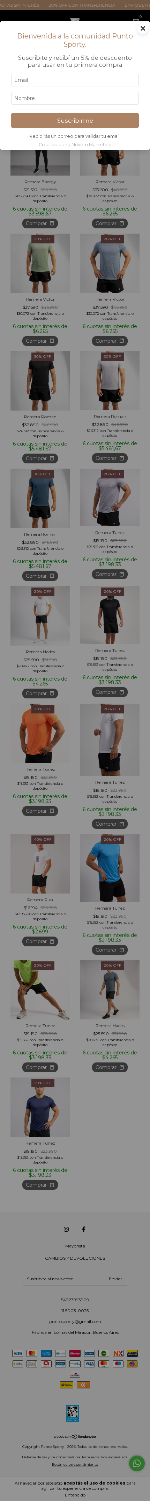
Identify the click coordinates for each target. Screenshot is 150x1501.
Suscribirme (75, 120)
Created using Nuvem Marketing (75, 144)
